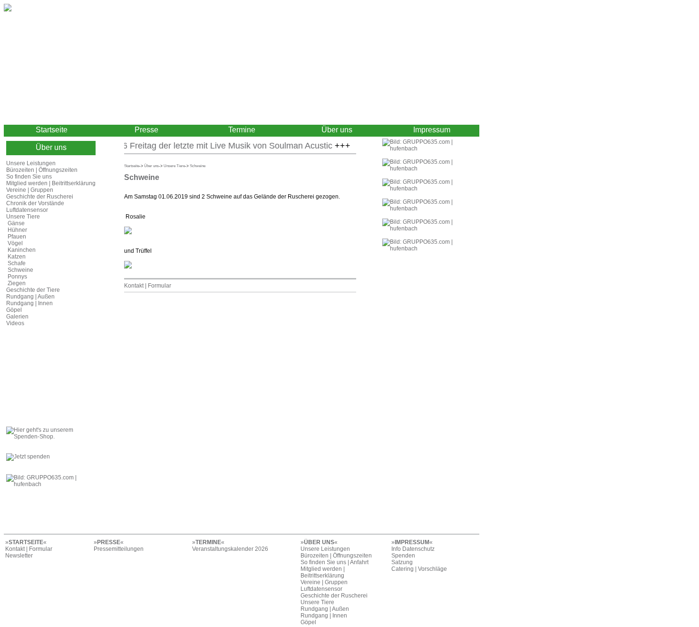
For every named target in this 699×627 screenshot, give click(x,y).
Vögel (15, 243)
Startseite (52, 130)
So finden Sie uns (29, 176)
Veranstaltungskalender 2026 (230, 549)
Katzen (17, 256)
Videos (15, 323)
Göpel (14, 310)
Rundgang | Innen (29, 303)
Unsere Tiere (23, 216)
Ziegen (17, 283)
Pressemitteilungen (119, 549)
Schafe (17, 263)
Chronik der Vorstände (35, 203)
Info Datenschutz (413, 549)
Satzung (402, 562)
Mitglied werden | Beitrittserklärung (51, 183)
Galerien (17, 316)
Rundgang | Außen (30, 296)
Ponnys (17, 276)
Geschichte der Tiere (33, 290)
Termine (241, 130)
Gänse (16, 223)
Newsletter (19, 555)
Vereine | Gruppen (29, 190)
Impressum (431, 130)
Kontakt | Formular (147, 285)
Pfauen (17, 236)
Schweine (20, 270)
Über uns (336, 130)
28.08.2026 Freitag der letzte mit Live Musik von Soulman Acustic (200, 145)
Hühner (17, 230)
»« (26, 542)
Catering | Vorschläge (419, 569)
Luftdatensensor (27, 210)
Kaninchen (22, 250)
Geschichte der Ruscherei (39, 196)
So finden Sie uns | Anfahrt (335, 562)
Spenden (403, 555)
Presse (146, 130)
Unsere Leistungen (31, 163)
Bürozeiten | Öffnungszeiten (42, 170)
